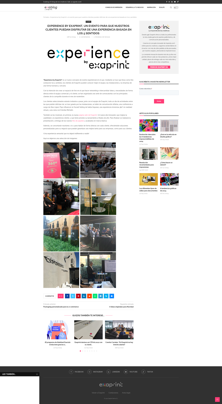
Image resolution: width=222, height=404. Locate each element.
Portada (46, 17)
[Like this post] (61, 296)
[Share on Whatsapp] (95, 296)
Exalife (162, 8)
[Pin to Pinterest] (78, 296)
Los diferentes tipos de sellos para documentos (148, 189)
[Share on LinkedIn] (84, 296)
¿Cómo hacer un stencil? (166, 164)
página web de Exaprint (88, 115)
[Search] (171, 8)
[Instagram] (169, 2)
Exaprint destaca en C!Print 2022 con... (23, 385)
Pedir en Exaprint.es (159, 67)
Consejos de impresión (113, 8)
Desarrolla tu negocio (135, 8)
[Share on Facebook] (67, 296)
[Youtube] (175, 2)
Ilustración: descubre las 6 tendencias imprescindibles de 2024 (147, 138)
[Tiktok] (178, 2)
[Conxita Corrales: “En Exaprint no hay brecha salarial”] (119, 329)
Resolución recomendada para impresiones (146, 165)
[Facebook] (166, 2)
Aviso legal (126, 393)
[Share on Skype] (106, 296)
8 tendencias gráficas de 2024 (168, 189)
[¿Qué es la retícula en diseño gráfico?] (169, 125)
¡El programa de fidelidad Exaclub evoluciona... (26, 373)
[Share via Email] (111, 296)
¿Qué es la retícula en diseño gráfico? (168, 136)
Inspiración (151, 8)
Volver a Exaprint (98, 393)
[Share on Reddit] (89, 296)
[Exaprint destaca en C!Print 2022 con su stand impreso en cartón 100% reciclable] (88, 329)
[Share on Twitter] (73, 296)
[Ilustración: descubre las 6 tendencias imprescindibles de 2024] (148, 125)
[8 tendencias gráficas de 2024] (169, 179)
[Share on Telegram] (100, 296)
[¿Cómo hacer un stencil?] (169, 153)
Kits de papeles (78, 121)
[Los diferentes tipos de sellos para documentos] (148, 179)
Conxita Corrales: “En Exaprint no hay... (24, 397)
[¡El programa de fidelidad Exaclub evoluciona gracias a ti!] (57, 329)
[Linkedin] (172, 2)
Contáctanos (113, 393)
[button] (46, 336)
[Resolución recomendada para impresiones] (148, 153)
